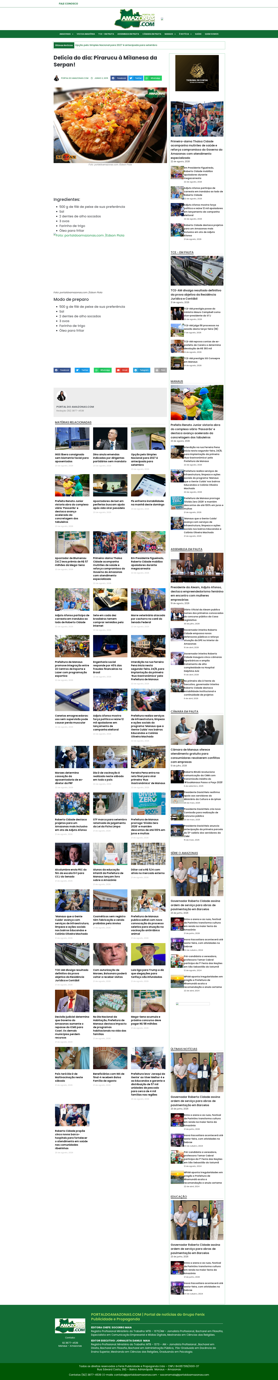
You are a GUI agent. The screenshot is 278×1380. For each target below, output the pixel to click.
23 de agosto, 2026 (180, 441)
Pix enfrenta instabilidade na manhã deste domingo (147, 502)
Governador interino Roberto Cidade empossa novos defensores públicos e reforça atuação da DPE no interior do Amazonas (201, 636)
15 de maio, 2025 (192, 840)
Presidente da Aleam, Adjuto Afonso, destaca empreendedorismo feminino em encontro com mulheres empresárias (197, 593)
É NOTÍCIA (184, 34)
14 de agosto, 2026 (193, 352)
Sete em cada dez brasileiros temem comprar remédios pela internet (108, 621)
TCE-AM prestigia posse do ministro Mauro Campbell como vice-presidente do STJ (202, 312)
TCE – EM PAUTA (106, 34)
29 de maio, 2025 (192, 802)
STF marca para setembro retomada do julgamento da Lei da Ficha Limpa (110, 823)
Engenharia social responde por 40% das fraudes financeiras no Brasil (107, 667)
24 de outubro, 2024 (193, 950)
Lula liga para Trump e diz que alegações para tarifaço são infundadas (147, 973)
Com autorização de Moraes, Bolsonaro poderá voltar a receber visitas (110, 973)
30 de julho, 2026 (192, 623)
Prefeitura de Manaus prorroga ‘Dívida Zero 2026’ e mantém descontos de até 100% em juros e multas (148, 826)
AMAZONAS (65, 34)
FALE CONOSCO (68, 3)
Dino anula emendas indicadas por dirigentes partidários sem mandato (109, 458)
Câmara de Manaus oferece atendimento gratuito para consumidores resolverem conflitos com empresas (195, 756)
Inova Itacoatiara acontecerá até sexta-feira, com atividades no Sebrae (203, 943)
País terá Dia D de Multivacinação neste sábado (69, 1077)
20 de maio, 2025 (192, 819)
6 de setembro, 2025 (193, 786)
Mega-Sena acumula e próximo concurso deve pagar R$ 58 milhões (146, 1020)
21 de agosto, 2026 (192, 239)
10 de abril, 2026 (191, 647)
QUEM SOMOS (211, 34)
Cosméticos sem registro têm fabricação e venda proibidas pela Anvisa (109, 920)
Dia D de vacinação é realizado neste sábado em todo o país (108, 776)
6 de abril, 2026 (191, 698)
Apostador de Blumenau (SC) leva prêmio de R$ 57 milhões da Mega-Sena (71, 561)
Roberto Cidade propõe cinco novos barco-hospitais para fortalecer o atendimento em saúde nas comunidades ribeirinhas (71, 1139)
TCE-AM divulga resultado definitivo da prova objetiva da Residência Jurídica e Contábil (71, 975)
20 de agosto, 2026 (193, 319)
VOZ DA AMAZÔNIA (86, 34)
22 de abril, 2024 (192, 990)
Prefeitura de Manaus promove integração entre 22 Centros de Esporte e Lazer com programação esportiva (72, 669)
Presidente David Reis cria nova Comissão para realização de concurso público (202, 813)
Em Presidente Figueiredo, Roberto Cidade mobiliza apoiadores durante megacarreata (147, 563)
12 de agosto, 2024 (193, 970)
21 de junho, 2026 (192, 933)
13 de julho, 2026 (179, 765)
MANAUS (169, 34)
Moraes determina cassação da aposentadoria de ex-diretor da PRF (69, 778)
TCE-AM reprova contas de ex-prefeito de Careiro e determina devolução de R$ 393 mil (202, 345)
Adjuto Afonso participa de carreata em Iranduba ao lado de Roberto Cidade (72, 619)
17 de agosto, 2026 (192, 332)
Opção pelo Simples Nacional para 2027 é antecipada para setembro (144, 460)
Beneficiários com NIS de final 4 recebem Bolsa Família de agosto (108, 1077)
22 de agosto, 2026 (180, 161)
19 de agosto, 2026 (180, 603)
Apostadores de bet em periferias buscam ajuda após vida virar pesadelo (109, 504)
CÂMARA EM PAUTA (151, 34)
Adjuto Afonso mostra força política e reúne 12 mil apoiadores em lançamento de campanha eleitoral (108, 722)
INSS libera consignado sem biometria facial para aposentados (72, 458)
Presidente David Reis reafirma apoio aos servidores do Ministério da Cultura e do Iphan (202, 796)
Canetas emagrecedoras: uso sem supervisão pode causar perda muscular (71, 719)
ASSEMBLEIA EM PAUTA (128, 34)
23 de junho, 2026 (179, 913)
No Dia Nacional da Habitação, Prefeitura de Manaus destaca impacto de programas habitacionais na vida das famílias (110, 1025)
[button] (119, 78)
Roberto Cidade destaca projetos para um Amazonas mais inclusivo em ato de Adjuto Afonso (71, 825)
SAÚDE (198, 34)
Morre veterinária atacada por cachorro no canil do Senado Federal (148, 619)
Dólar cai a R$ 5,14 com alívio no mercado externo (148, 871)
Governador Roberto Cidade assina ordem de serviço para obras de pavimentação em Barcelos (195, 905)
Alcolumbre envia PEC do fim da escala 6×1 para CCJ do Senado (71, 873)
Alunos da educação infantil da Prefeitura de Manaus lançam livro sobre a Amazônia (108, 875)
